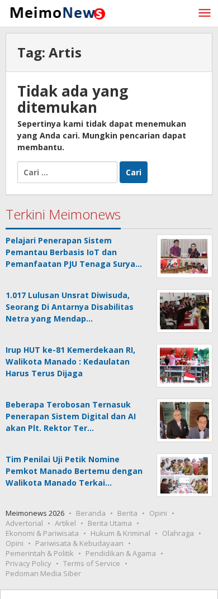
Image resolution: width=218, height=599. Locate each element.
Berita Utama (110, 523)
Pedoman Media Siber (43, 573)
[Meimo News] (56, 12)
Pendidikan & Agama (121, 553)
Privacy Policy (28, 563)
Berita (127, 513)
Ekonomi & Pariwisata (42, 533)
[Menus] (204, 13)
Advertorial (24, 523)
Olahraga (178, 533)
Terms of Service (91, 563)
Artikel (65, 523)
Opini (158, 513)
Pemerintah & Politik (40, 553)
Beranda (91, 513)
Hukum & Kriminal (120, 533)
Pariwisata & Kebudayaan (79, 543)
